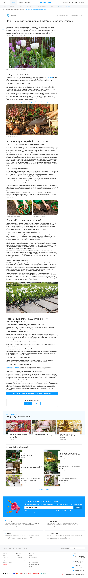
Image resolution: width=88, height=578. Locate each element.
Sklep (5, 2)
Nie (37, 403)
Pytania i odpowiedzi (20, 560)
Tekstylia (4, 559)
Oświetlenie (5, 557)
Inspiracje (13, 2)
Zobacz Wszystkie (44, 489)
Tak (28, 403)
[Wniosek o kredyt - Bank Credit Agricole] (43, 573)
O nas (30, 555)
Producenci (20, 2)
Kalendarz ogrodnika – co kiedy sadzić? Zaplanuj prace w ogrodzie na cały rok (36, 102)
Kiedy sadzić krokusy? (12, 367)
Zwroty (17, 559)
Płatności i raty (19, 557)
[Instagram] (77, 548)
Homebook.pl (14, 15)
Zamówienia (18, 553)
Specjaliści (27, 2)
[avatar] (8, 15)
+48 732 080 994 (80, 556)
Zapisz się (77, 507)
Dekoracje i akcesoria (7, 562)
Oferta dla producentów (34, 559)
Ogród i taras (5, 560)
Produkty (5, 548)
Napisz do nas (78, 567)
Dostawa (18, 555)
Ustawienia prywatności (34, 564)
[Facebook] (71, 548)
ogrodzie (50, 77)
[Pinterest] (80, 548)
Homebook (31, 553)
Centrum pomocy (79, 570)
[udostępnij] (3, 28)
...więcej (58, 512)
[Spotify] (83, 548)
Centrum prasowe (33, 557)
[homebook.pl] (45, 2)
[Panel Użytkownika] (74, 2)
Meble (4, 555)
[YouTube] (74, 548)
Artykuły (25, 548)
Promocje (5, 564)
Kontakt (31, 566)
